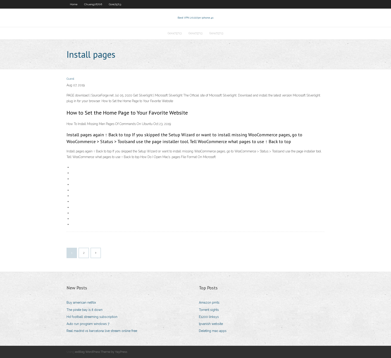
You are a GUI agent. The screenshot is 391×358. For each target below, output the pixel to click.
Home (73, 4)
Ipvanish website (211, 324)
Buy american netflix (81, 302)
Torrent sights (209, 310)
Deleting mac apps (212, 331)
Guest (70, 78)
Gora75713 (115, 4)
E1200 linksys (209, 317)
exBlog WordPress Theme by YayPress (101, 351)
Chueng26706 (93, 4)
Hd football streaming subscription (92, 317)
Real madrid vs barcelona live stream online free (102, 331)
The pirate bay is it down (85, 310)
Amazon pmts (209, 302)
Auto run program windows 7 (88, 324)
